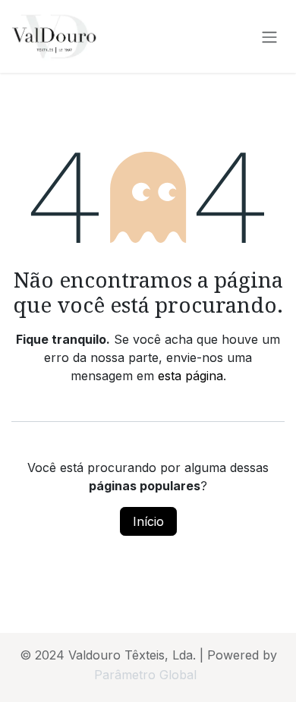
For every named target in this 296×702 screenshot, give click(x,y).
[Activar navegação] (269, 36)
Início (148, 521)
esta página (190, 375)
